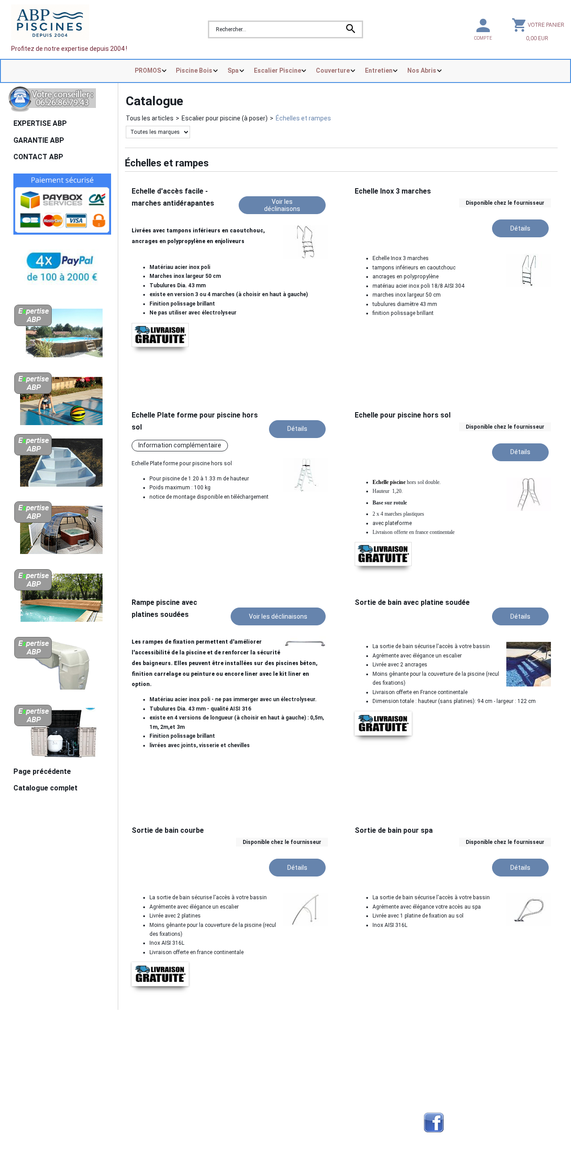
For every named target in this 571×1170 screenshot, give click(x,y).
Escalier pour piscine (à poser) (225, 118)
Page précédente (42, 771)
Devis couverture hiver (183, 1042)
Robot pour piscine (178, 1106)
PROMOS (148, 70)
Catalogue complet (45, 788)
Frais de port (33, 1064)
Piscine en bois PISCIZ (319, 1053)
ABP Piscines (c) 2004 (56, 1029)
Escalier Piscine (277, 70)
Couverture (333, 70)
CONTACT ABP (38, 157)
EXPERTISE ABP (40, 123)
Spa (233, 70)
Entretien (379, 70)
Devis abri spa (171, 1064)
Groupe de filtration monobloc (330, 1106)
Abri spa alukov (309, 1042)
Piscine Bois (194, 70)
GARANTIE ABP (38, 140)
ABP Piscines (443, 1085)
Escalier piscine (310, 1075)
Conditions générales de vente (59, 1075)
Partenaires (441, 1053)
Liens (431, 1064)
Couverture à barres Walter (326, 1085)
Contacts (29, 1053)
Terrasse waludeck (315, 1096)
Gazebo (163, 1096)
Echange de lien (446, 1042)
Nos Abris (421, 70)
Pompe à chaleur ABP (318, 1121)
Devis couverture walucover (191, 1053)
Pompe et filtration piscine (190, 1121)
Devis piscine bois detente (189, 1085)
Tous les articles (150, 118)
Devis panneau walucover (188, 1075)
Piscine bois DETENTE (319, 1064)
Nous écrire (39, 1042)
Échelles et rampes (303, 118)
